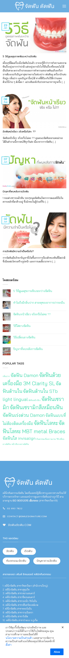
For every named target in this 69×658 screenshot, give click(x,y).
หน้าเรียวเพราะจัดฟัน (20, 444)
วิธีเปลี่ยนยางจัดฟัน (24, 337)
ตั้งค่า (9, 644)
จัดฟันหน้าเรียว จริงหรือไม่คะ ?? (32, 314)
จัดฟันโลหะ (46, 423)
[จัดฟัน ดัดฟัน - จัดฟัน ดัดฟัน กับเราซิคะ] (34, 6)
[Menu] (64, 6)
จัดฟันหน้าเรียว (34, 400)
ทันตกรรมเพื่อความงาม (46, 439)
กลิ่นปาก (6, 376)
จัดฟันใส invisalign (19, 438)
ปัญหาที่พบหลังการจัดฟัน (28, 349)
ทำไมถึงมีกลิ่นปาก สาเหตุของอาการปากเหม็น (39, 302)
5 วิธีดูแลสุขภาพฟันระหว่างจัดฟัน (32, 291)
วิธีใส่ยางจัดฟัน (22, 325)
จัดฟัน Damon (24, 375)
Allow (57, 651)
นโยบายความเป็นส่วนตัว (19, 637)
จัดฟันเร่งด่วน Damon (24, 415)
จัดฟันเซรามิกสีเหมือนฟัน (36, 407)
